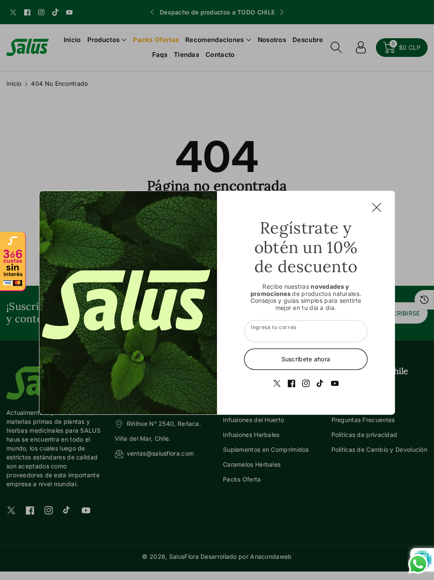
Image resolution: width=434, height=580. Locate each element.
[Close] (376, 207)
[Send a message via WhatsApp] (418, 564)
